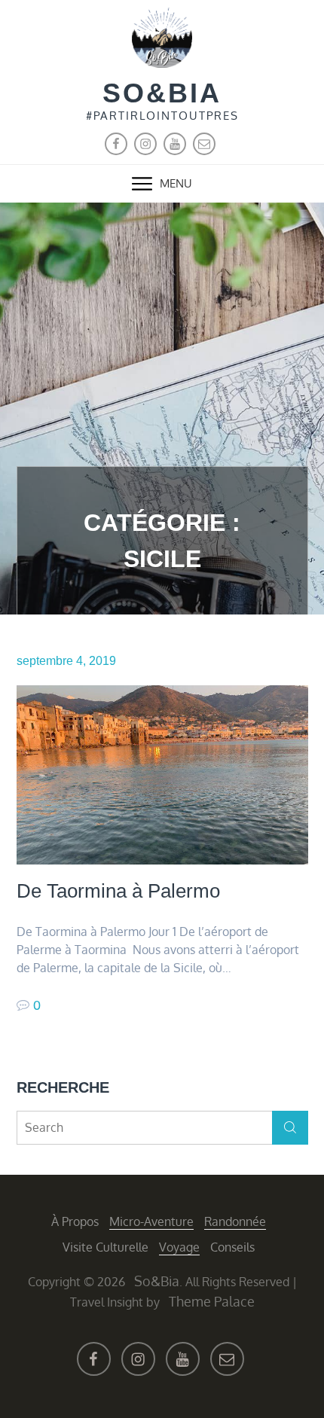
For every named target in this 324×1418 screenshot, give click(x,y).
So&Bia (162, 93)
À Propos (75, 1221)
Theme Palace (212, 1301)
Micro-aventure (151, 1221)
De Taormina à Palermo (118, 891)
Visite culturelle (105, 1247)
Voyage (179, 1247)
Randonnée (235, 1221)
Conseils (232, 1247)
